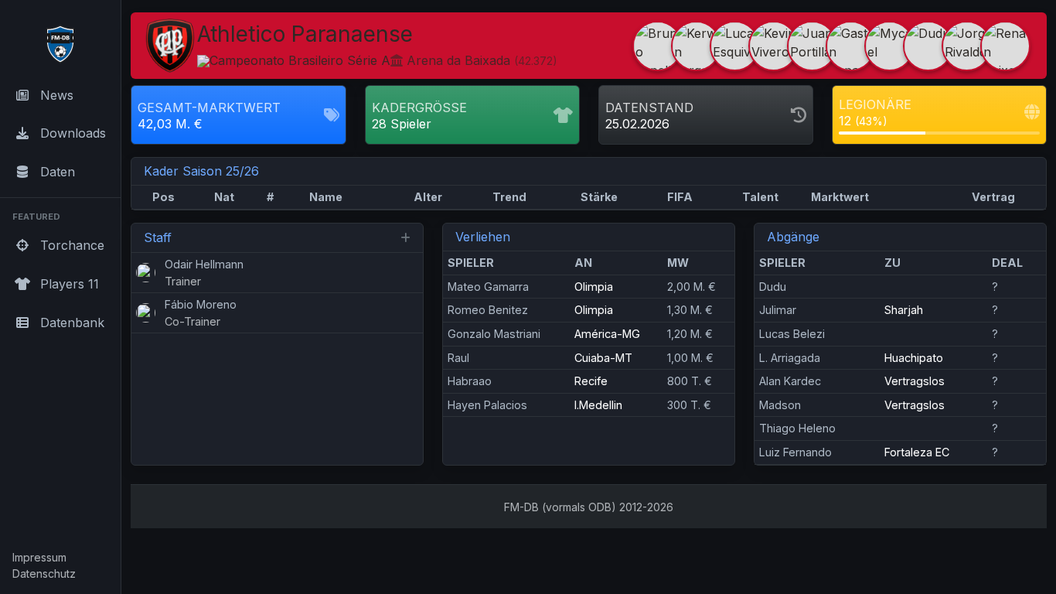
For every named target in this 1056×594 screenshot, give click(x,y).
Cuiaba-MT (603, 357)
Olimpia (593, 286)
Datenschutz (44, 573)
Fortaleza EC (916, 452)
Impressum (39, 557)
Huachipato (913, 357)
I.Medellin (598, 404)
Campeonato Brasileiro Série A (299, 60)
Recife (591, 380)
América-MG (607, 333)
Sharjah (903, 309)
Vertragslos (914, 380)
